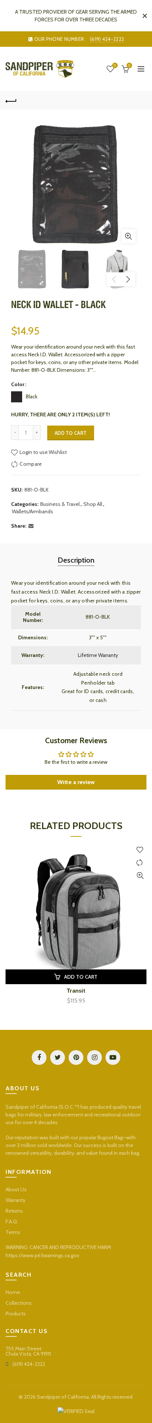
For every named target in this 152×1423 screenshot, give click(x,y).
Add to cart (71, 433)
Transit (76, 990)
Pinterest (76, 1057)
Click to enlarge (128, 236)
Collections (19, 1303)
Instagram (94, 1057)
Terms (13, 1232)
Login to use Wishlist (42, 452)
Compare (31, 464)
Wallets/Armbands (32, 511)
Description (76, 560)
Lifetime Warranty (98, 655)
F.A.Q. (12, 1221)
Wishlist (115, 65)
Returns (14, 1210)
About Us (16, 1189)
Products (16, 1313)
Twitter (57, 1057)
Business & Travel (60, 504)
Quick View (140, 875)
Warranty (15, 1200)
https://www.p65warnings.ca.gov (42, 1255)
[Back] (11, 100)
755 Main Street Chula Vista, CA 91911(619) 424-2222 (28, 1356)
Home (13, 1292)
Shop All (92, 504)
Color (17, 384)
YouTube (113, 1057)
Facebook (39, 1057)
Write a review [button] (76, 782)
